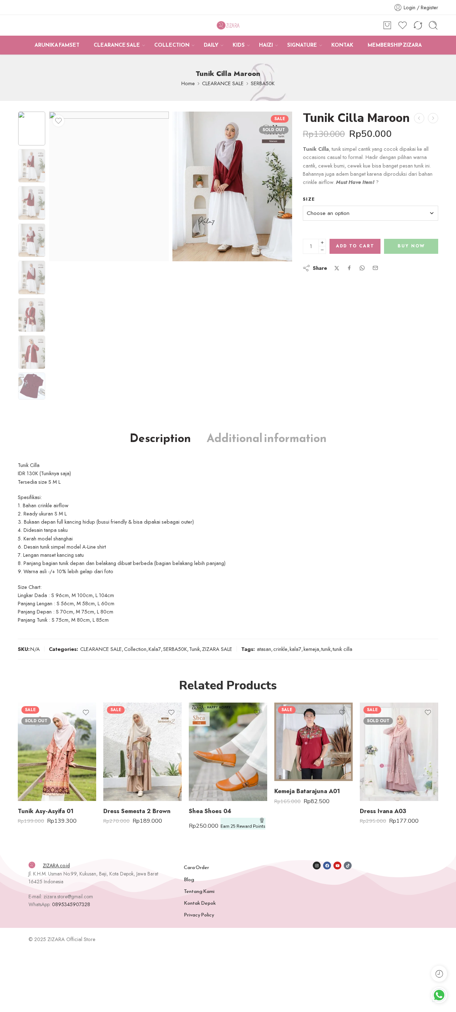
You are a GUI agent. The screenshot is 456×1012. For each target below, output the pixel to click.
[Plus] (322, 242)
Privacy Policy (199, 915)
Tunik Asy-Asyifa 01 (45, 811)
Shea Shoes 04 (210, 811)
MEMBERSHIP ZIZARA (395, 45)
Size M (37, 769)
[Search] (433, 25)
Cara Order (196, 867)
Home (188, 83)
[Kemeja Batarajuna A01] (313, 742)
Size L (37, 779)
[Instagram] (317, 865)
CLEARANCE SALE (117, 45)
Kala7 (155, 649)
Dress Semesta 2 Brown (137, 811)
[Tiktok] (348, 865)
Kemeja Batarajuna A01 (307, 791)
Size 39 (208, 779)
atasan (264, 649)
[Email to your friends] (375, 268)
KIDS (239, 45)
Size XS (123, 756)
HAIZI (266, 45)
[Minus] (322, 250)
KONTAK (342, 45)
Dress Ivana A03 (383, 811)
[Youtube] (337, 865)
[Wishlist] (58, 121)
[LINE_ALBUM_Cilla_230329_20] (232, 186)
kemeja (311, 649)
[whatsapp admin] (439, 995)
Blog (189, 879)
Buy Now (411, 246)
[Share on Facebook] (349, 268)
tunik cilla (342, 649)
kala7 (295, 649)
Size (309, 199)
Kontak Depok (200, 903)
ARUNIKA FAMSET (57, 45)
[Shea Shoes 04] (228, 752)
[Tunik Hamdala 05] (419, 118)
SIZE (109, 747)
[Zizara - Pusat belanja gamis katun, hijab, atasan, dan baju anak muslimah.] (228, 25)
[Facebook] (327, 865)
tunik (326, 649)
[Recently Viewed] (439, 974)
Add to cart (355, 246)
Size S (37, 758)
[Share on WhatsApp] (362, 268)
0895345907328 (71, 904)
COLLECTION (172, 45)
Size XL (37, 790)
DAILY (211, 45)
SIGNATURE (302, 45)
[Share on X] (337, 268)
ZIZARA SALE (217, 649)
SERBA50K (263, 83)
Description (160, 438)
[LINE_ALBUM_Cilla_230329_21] (31, 128)
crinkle (280, 649)
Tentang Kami (199, 891)
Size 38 (208, 769)
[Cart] (387, 25)
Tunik (194, 649)
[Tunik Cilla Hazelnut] (433, 118)
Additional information (267, 438)
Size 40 (208, 790)
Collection (135, 649)
